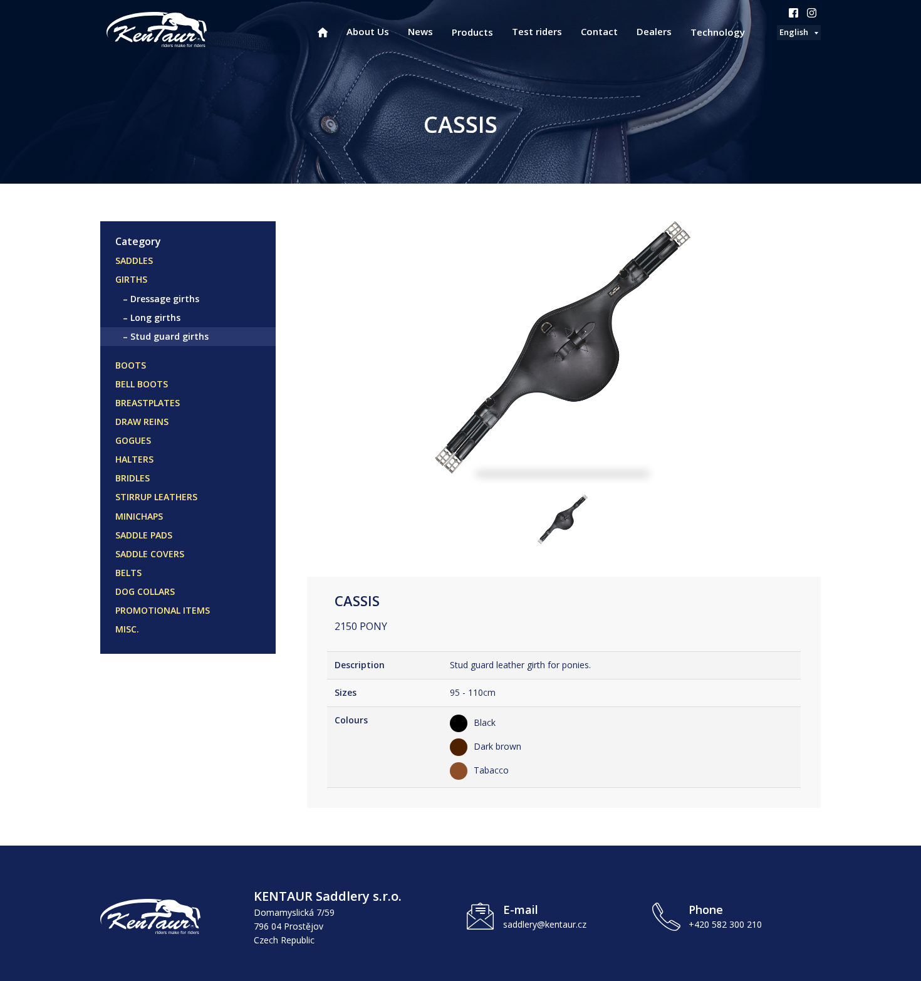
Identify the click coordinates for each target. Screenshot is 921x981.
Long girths (155, 317)
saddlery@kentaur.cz (544, 924)
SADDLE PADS (143, 535)
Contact (599, 31)
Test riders (537, 31)
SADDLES (134, 260)
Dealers (654, 31)
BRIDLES (132, 478)
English (793, 32)
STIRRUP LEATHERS (156, 497)
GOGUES (133, 440)
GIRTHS (131, 279)
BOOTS (130, 365)
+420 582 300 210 (725, 924)
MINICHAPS (139, 516)
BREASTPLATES (147, 403)
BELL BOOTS (141, 384)
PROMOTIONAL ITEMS (162, 610)
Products (472, 32)
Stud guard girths (169, 336)
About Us (367, 31)
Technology (717, 32)
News (420, 31)
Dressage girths (164, 299)
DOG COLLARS (145, 591)
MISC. (127, 629)
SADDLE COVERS (149, 554)
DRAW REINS (142, 422)
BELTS (128, 573)
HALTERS (134, 459)
